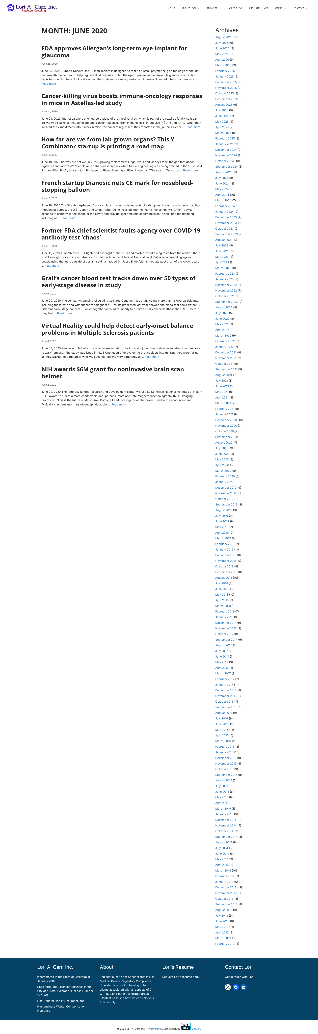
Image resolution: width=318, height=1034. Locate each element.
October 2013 (224, 898)
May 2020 (222, 459)
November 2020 (226, 425)
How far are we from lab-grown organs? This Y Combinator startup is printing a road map (107, 142)
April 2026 (222, 59)
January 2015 (224, 814)
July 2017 (221, 651)
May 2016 (221, 729)
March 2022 (223, 335)
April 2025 (222, 127)
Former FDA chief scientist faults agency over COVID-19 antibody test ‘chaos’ (120, 233)
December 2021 (225, 352)
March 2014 (223, 870)
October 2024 (224, 161)
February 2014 (225, 876)
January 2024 (224, 211)
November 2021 (226, 358)
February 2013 (225, 943)
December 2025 (226, 82)
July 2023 (221, 245)
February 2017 (224, 679)
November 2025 (226, 87)
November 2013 (226, 893)
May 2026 (222, 54)
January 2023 (224, 279)
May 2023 (222, 256)
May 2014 (221, 859)
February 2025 (225, 138)
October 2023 (224, 228)
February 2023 (225, 273)
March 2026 (223, 65)
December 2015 (225, 758)
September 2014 (226, 836)
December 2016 (226, 690)
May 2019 (221, 527)
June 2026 (222, 48)
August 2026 (224, 37)
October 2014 (224, 831)
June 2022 (222, 318)
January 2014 (224, 881)
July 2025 (221, 110)
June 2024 (222, 183)
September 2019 (226, 504)
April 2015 (222, 803)
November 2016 (226, 696)
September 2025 (226, 99)
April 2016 (222, 735)
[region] (43, 1010)
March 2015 (223, 808)
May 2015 (221, 797)
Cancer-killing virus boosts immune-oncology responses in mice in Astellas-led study (121, 99)
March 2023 (223, 268)
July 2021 (221, 380)
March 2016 (223, 741)
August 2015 (223, 780)
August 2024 (224, 172)
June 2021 (222, 386)
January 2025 (224, 144)
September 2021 (226, 369)
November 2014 (226, 825)
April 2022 (222, 330)
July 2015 (221, 786)
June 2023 (222, 251)
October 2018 (224, 566)
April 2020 (222, 465)
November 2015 (226, 763)
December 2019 (226, 487)
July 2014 (221, 848)
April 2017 (222, 667)
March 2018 (223, 606)
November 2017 (226, 628)
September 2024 (226, 166)
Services (212, 8)
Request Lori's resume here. (181, 977)
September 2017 (226, 639)
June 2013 (222, 921)
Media (278, 8)
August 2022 (223, 307)
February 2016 (225, 746)
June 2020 (222, 453)
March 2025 (223, 132)
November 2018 (226, 560)
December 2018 (225, 555)
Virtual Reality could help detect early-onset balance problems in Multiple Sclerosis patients (117, 329)
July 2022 (221, 313)
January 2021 (224, 414)
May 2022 (222, 324)
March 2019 (223, 538)
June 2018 (222, 589)
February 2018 (224, 611)
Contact (298, 8)
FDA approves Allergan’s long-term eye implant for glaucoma (114, 51)
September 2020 (226, 437)
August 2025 (223, 104)
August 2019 (223, 510)
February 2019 (225, 544)
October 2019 (224, 499)
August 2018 (223, 577)
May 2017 (221, 662)
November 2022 (226, 290)
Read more (48, 83)
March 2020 (223, 470)
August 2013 (223, 910)
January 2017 (224, 684)
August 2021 (223, 375)
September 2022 (226, 301)
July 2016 (221, 718)
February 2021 (224, 408)
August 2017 (223, 645)
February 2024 (225, 206)
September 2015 (226, 774)
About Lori (189, 8)
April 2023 (222, 262)
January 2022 (224, 346)
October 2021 (224, 363)
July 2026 (221, 42)
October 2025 (224, 93)
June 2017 (222, 656)
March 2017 (223, 673)
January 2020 (224, 482)
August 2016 (223, 713)
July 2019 (221, 515)
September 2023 (226, 234)
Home (171, 8)
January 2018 (224, 617)
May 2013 (221, 926)
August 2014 (223, 842)
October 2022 (224, 296)
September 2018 (226, 572)
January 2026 (224, 76)
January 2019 (224, 549)
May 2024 (222, 189)
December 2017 (225, 622)
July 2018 (221, 583)
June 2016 (222, 724)
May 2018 (221, 594)
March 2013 (223, 938)
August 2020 (224, 442)
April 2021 (222, 397)
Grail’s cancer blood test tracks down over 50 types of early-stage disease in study (118, 281)
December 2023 (226, 217)
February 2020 (225, 476)
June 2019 (222, 521)
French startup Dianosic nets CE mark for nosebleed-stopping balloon (117, 186)
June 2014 (222, 853)
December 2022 (226, 285)
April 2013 (222, 932)
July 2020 (221, 448)
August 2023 (224, 239)
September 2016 (226, 707)
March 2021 (223, 403)
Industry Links (258, 8)
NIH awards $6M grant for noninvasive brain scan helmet (112, 372)
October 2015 (224, 769)
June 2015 (222, 791)
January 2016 (224, 752)
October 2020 (224, 431)
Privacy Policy (154, 1028)
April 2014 (222, 865)
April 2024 (222, 194)
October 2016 (224, 701)
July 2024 (221, 178)
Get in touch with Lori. (239, 977)
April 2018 (222, 600)
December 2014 (226, 820)
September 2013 (226, 904)
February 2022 (225, 341)
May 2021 (221, 392)
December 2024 (226, 149)
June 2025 (222, 116)
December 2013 (226, 887)
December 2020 (226, 420)
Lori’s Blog (235, 8)
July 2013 (221, 915)
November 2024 (226, 155)
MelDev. (196, 1028)
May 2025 (222, 121)
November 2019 (226, 493)
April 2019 (222, 532)
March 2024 (223, 200)
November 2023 (226, 223)
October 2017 (224, 634)
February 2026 (225, 71)
